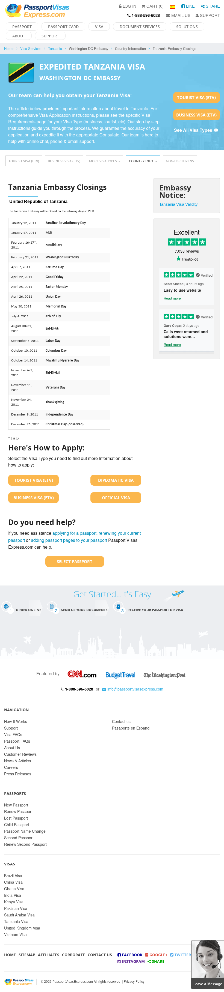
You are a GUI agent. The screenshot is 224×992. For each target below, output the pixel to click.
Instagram (133, 961)
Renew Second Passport (25, 844)
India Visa (12, 895)
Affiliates (48, 954)
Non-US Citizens (180, 161)
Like (190, 6)
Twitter (182, 954)
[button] (207, 964)
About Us (12, 747)
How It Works (15, 721)
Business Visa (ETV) (196, 115)
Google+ (157, 954)
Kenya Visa (13, 901)
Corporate (73, 954)
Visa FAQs (13, 734)
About (18, 35)
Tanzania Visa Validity (178, 204)
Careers (11, 767)
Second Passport (19, 837)
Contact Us (100, 954)
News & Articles (17, 760)
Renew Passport (18, 811)
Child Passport (16, 824)
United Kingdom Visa (22, 928)
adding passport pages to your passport (69, 540)
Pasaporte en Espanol (131, 728)
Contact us (121, 721)
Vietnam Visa (15, 934)
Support (209, 15)
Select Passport (74, 561)
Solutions (187, 26)
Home (8, 48)
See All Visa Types (193, 130)
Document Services (140, 26)
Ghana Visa (14, 888)
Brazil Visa (13, 875)
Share (212, 6)
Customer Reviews (20, 754)
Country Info (141, 161)
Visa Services (30, 48)
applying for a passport (74, 533)
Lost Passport (16, 818)
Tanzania (55, 48)
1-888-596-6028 (79, 689)
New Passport (16, 805)
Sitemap (27, 954)
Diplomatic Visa (116, 480)
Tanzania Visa (16, 921)
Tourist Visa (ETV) (196, 97)
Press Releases (17, 773)
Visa (99, 26)
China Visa (13, 882)
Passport (22, 26)
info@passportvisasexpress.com (135, 689)
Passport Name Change (25, 831)
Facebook (131, 954)
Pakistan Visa (15, 908)
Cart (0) (154, 6)
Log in (129, 6)
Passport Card (63, 26)
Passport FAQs (17, 741)
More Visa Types (103, 161)
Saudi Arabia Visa (19, 915)
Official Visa (116, 497)
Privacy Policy (134, 981)
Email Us (180, 15)
